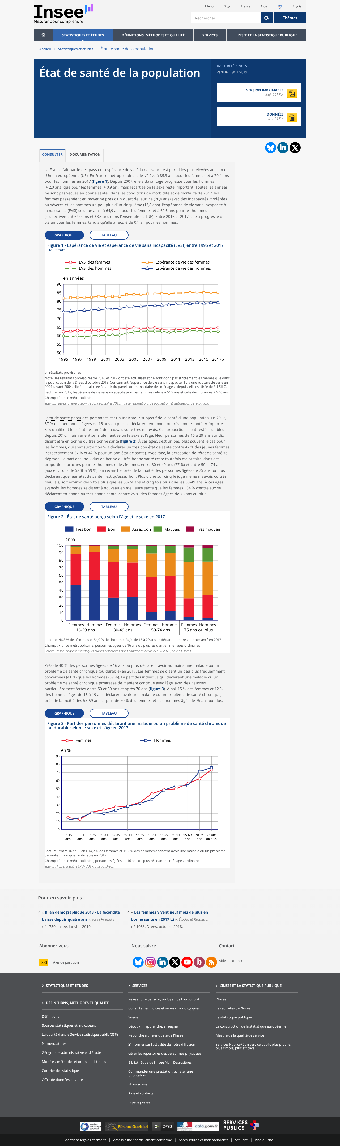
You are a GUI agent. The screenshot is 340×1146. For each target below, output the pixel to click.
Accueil (45, 48)
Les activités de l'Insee (233, 1008)
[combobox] (248, 17)
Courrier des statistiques (61, 1070)
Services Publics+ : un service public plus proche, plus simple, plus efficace (253, 1046)
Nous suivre (137, 1084)
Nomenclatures (54, 1043)
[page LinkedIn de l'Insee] (162, 962)
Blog (227, 6)
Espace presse (139, 1102)
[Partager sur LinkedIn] (283, 147)
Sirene (133, 1017)
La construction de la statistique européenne (251, 1026)
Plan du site (264, 1139)
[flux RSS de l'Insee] (211, 962)
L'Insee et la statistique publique (266, 35)
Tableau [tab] (109, 235)
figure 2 (128, 441)
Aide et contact (231, 960)
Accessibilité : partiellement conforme (142, 1139)
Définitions (50, 1016)
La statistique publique (234, 1017)
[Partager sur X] (295, 148)
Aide (264, 6)
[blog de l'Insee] (199, 962)
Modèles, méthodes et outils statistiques (74, 1061)
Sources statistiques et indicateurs (69, 1025)
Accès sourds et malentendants (203, 1139)
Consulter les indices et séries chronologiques (164, 1008)
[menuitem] (43, 35)
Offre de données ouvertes (63, 1079)
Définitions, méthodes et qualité (153, 35)
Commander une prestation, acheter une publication (160, 1073)
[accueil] (43, 35)
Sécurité (241, 1139)
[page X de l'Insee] (175, 962)
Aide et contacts (141, 1093)
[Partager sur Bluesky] (270, 147)
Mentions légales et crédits (85, 1139)
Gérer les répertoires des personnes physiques (164, 1053)
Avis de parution (66, 962)
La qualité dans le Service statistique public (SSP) (80, 1034)
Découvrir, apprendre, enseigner (153, 1026)
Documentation (85, 154)
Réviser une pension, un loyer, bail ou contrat (163, 999)
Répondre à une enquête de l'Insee (155, 1035)
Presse (245, 6)
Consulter (52, 154)
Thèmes (290, 17)
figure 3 (157, 688)
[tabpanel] (137, 322)
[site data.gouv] (198, 1130)
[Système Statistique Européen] (91, 1130)
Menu (209, 6)
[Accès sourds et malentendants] (280, 8)
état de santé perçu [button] (63, 417)
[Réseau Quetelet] (127, 1130)
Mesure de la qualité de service (240, 1035)
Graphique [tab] (64, 235)
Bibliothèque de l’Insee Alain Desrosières (160, 1062)
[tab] (52, 155)
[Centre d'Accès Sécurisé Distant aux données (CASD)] (163, 1130)
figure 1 (100, 181)
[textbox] (226, 17)
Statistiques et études (83, 35)
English (298, 6)
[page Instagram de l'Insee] (150, 962)
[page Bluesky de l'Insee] (137, 962)
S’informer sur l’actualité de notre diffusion (161, 1044)
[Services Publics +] (241, 1130)
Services (210, 35)
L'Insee (221, 999)
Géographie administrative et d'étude (71, 1052)
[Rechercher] (267, 17)
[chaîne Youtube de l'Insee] (187, 962)
